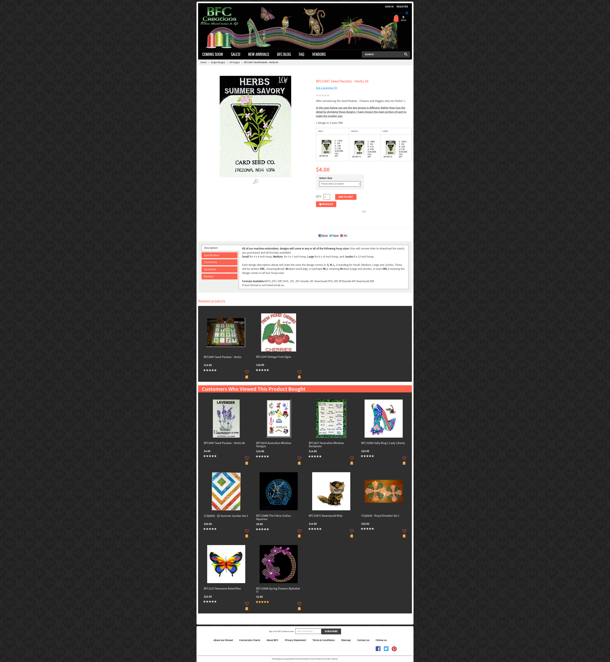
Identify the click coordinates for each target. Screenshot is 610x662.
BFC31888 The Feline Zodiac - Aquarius (274, 517)
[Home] (225, 16)
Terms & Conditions (323, 640)
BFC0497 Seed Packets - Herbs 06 (224, 443)
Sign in (389, 6)
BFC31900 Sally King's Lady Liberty (383, 443)
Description (211, 248)
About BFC (272, 640)
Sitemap (346, 640)
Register (402, 6)
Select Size (325, 178)
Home (203, 62)
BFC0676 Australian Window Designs (273, 445)
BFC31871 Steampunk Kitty (325, 516)
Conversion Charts (249, 640)
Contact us (363, 640)
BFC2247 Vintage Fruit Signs (273, 357)
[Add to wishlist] (247, 372)
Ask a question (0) (326, 88)
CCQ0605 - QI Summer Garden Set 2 (226, 516)
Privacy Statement (295, 640)
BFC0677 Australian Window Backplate (326, 445)
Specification (211, 255)
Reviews (209, 276)
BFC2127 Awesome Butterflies (222, 588)
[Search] (406, 54)
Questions (210, 269)
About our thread (223, 640)
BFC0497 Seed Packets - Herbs (222, 357)
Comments (210, 262)
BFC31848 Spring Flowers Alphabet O (278, 590)
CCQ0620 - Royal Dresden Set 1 (380, 516)
